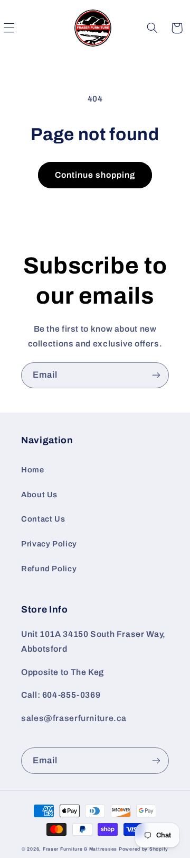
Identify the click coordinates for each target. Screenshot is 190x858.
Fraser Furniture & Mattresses (80, 849)
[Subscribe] (156, 375)
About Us (39, 494)
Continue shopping (95, 174)
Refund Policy (49, 568)
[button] (152, 28)
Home (32, 469)
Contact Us (43, 519)
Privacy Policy (49, 544)
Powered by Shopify (143, 849)
